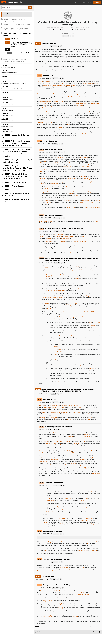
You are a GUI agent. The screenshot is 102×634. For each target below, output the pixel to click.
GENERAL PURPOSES (48, 43)
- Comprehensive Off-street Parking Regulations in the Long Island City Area (15, 60)
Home (75, 2)
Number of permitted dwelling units (58, 427)
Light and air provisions (54, 482)
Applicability (48, 75)
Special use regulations (53, 149)
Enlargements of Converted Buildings (57, 585)
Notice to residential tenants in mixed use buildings (64, 228)
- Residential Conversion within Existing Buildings (17, 34)
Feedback (98, 627)
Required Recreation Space (53, 531)
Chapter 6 (95, 632)
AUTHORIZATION (47, 576)
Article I (42, 7)
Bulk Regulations (49, 399)
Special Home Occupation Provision (56, 559)
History (66, 36)
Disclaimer (92, 627)
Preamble (82, 2)
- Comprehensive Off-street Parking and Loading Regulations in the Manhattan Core (16, 29)
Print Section (58, 46)
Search (97, 2)
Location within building (54, 215)
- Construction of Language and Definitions (16, 24)
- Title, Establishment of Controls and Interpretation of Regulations (15, 20)
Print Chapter (70, 36)
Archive (89, 2)
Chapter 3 (39, 632)
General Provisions (50, 141)
